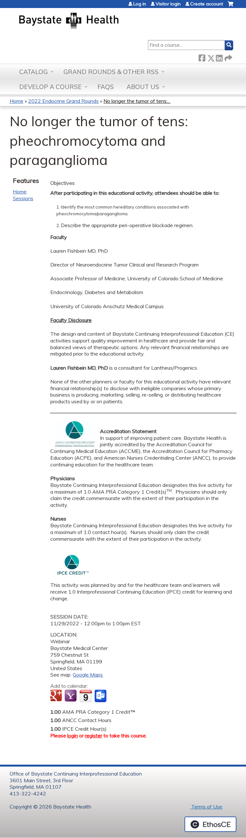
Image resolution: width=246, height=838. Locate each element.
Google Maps (88, 674)
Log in (139, 4)
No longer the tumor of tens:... (136, 101)
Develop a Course (50, 87)
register (93, 735)
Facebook (202, 57)
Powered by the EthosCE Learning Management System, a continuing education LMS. (210, 824)
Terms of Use (206, 806)
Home (16, 101)
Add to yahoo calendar (71, 696)
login (72, 735)
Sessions (23, 198)
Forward (228, 57)
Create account (206, 4)
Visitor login (168, 4)
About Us (143, 87)
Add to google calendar (56, 696)
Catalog (33, 72)
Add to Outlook (101, 696)
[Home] (99, 21)
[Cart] (230, 6)
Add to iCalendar (85, 695)
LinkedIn (219, 57)
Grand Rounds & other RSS (111, 72)
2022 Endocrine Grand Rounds (63, 101)
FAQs (105, 87)
